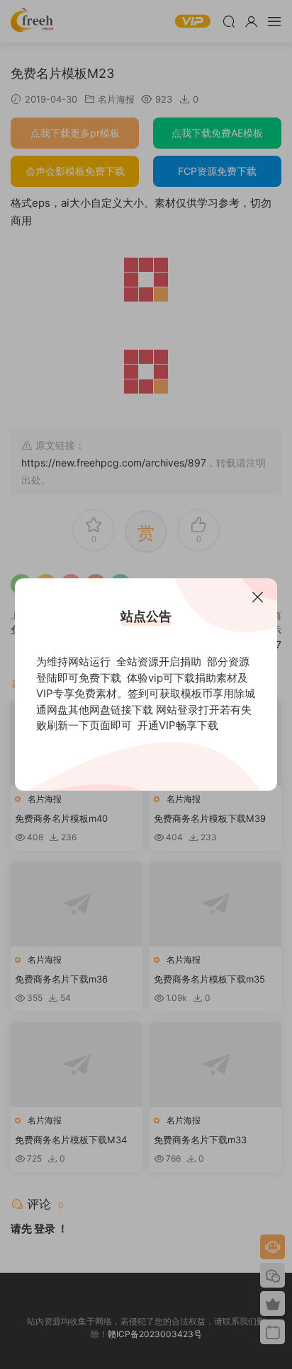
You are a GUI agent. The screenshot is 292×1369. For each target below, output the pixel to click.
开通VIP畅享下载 (177, 725)
